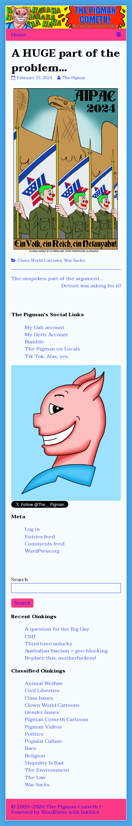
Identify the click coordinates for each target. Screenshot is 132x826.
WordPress (54, 812)
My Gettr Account (46, 334)
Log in (32, 529)
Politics (34, 734)
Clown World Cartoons (40, 260)
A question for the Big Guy (57, 629)
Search (19, 579)
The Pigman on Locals (52, 348)
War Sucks (74, 260)
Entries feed (40, 536)
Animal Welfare (44, 683)
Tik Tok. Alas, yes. (47, 356)
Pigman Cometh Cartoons (56, 719)
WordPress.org (42, 550)
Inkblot (90, 812)
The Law (35, 777)
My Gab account (44, 327)
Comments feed (44, 543)
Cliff (30, 636)
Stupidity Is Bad (44, 762)
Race (31, 748)
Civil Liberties (42, 690)
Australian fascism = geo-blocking (66, 650)
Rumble (34, 341)
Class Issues (39, 698)
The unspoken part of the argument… (57, 278)
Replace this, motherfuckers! (60, 657)
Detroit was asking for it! (91, 285)
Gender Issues (42, 712)
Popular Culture (43, 741)
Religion (35, 755)
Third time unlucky (48, 643)
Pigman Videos (43, 726)
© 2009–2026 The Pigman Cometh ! (56, 806)
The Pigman (73, 78)
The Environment (47, 770)
